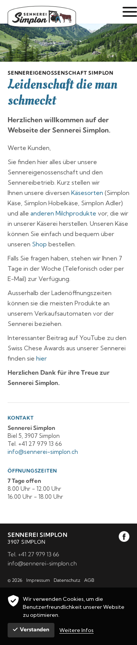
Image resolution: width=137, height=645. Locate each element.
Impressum (38, 580)
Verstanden (34, 629)
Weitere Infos (76, 630)
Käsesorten (87, 192)
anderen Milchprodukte (63, 213)
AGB (89, 580)
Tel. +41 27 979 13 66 (33, 554)
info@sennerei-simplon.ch (42, 563)
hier (41, 358)
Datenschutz (67, 580)
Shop (39, 244)
